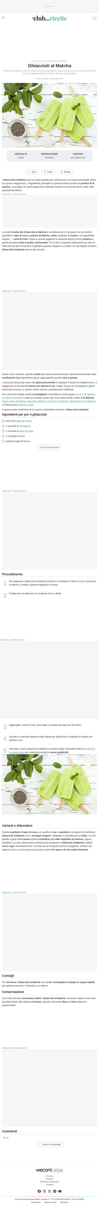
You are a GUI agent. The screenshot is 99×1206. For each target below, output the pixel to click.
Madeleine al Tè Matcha (83, 401)
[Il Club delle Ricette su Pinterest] (54, 1192)
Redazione (49, 1179)
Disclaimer (64, 1202)
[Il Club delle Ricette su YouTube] (59, 1192)
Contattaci (49, 1185)
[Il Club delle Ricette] (49, 18)
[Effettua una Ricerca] (94, 18)
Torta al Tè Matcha (58, 401)
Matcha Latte (26, 405)
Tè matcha (25, 426)
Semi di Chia (26, 431)
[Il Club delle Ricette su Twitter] (49, 1192)
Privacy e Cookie (50, 1202)
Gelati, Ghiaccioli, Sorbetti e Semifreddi (49, 61)
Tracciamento (35, 1202)
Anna (46, 78)
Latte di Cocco (24, 421)
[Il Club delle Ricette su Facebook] (39, 1192)
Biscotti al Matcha (37, 401)
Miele (22, 436)
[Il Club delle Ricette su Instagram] (44, 1192)
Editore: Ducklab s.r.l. (42, 1199)
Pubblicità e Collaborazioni (49, 1182)
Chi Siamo (49, 1176)
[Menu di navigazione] (3, 18)
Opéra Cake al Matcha (14, 401)
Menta (26, 441)
